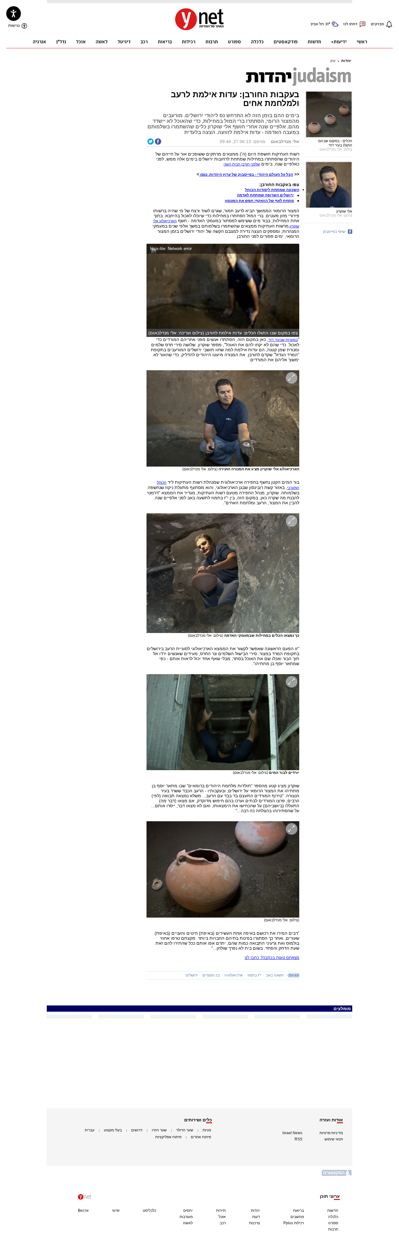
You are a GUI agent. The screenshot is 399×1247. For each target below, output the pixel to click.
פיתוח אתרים (201, 1137)
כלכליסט (149, 1210)
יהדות (346, 61)
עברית (89, 1130)
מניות (207, 1130)
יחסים (188, 1210)
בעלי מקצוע (113, 1130)
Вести (83, 1210)
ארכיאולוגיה (233, 975)
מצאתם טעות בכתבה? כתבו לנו (272, 957)
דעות (256, 1217)
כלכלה (333, 1217)
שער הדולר (184, 1130)
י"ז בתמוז (254, 975)
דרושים (136, 1130)
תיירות (221, 1210)
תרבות (333, 1229)
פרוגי (115, 1210)
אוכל (222, 1217)
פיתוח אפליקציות (168, 1137)
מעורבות (186, 1217)
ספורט (333, 1223)
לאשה (188, 1223)
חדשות (332, 1210)
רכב (223, 1223)
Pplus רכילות (293, 1223)
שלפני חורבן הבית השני (242, 164)
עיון (332, 61)
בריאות (298, 1210)
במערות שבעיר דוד (283, 340)
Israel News (292, 1133)
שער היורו (159, 1130)
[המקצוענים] (337, 1175)
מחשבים (297, 1217)
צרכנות (254, 1223)
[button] (293, 249)
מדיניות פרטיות (331, 1133)
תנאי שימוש (333, 1139)
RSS (298, 1139)
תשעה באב (275, 975)
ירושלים (192, 975)
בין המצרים (211, 975)
